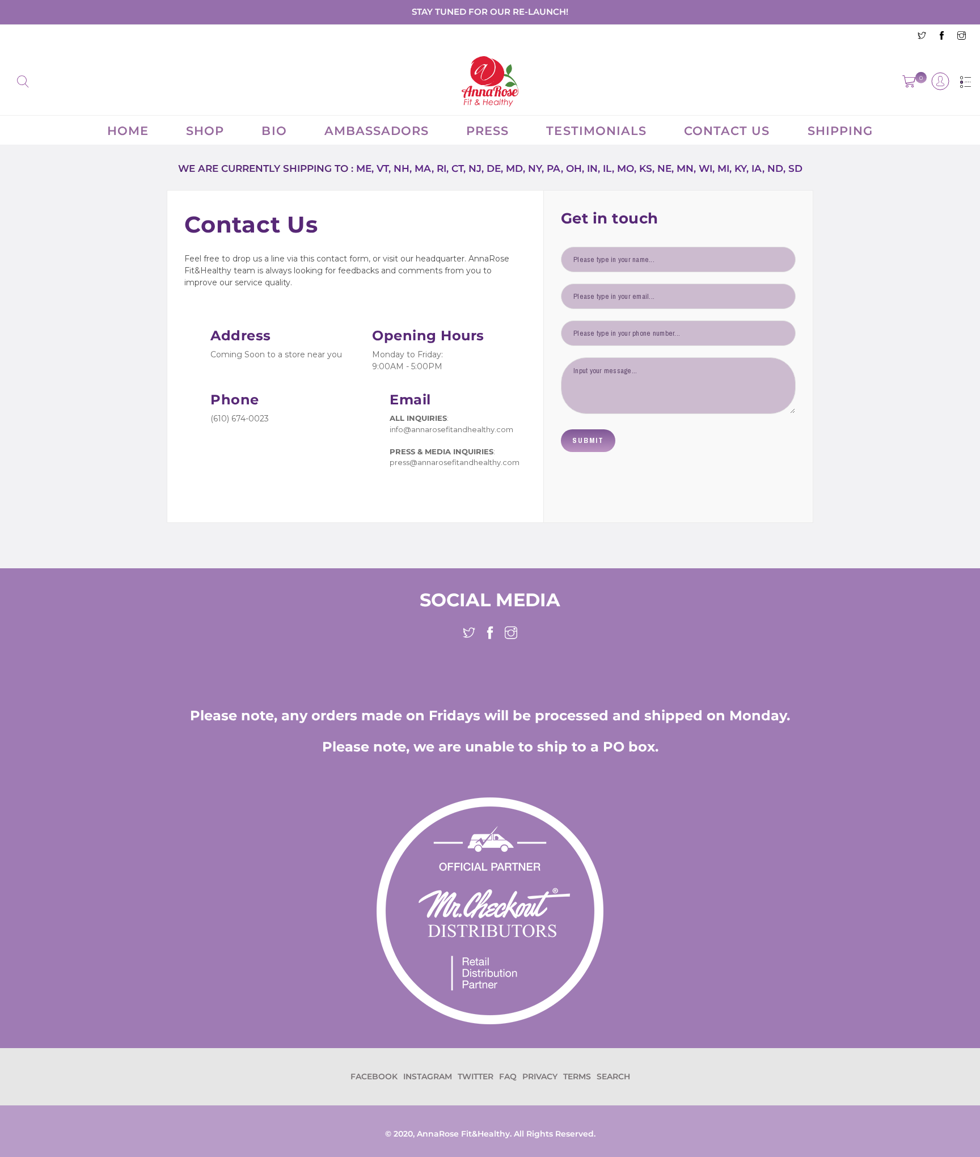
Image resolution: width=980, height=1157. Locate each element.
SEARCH (613, 1076)
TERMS (577, 1076)
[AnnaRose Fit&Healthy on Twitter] (922, 36)
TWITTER (475, 1076)
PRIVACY (539, 1076)
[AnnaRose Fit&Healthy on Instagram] (961, 36)
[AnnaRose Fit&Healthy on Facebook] (942, 36)
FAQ (508, 1076)
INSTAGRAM (427, 1076)
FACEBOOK (374, 1076)
